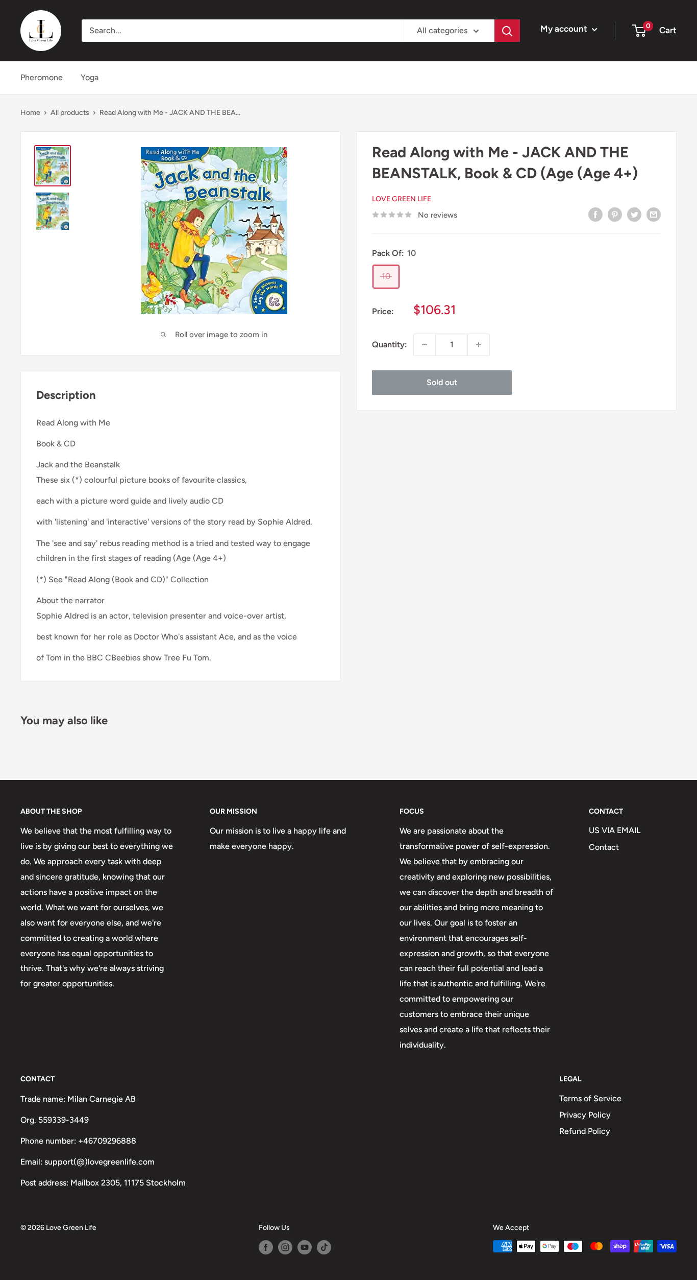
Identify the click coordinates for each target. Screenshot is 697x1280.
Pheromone (41, 77)
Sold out (442, 382)
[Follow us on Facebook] (266, 1247)
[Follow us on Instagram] (285, 1247)
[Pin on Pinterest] (615, 214)
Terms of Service (590, 1098)
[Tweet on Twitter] (634, 214)
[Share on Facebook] (595, 214)
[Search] (507, 30)
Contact (604, 847)
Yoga (89, 77)
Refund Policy (584, 1131)
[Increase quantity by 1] (478, 344)
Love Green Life (401, 199)
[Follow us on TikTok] (324, 1247)
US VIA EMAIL (614, 830)
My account (564, 28)
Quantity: (389, 344)
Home (30, 112)
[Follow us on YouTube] (304, 1247)
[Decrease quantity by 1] (424, 344)
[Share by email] (653, 214)
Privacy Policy (585, 1115)
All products (70, 112)
